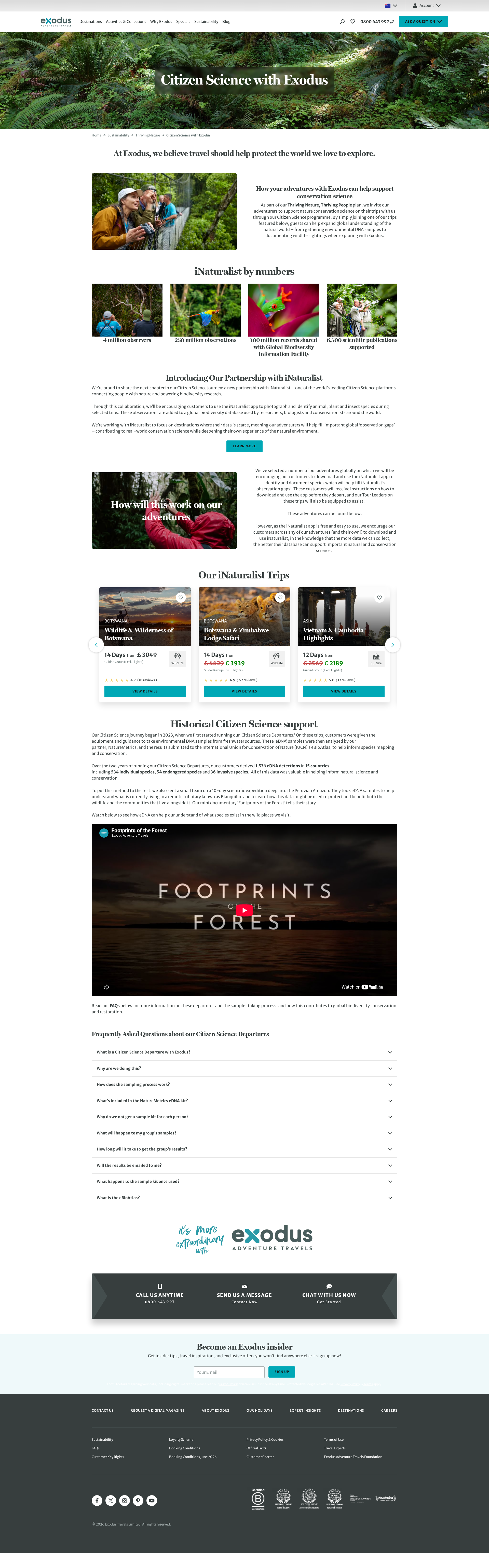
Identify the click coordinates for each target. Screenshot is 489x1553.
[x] (110, 1500)
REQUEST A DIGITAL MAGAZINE (158, 1410)
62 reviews (247, 680)
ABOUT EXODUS (215, 1410)
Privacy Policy (350, 1384)
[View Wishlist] (353, 22)
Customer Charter (260, 1457)
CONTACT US (103, 1410)
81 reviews (147, 680)
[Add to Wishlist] (181, 597)
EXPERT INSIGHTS (305, 1410)
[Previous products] (96, 645)
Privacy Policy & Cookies (265, 1439)
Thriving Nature (147, 135)
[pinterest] (138, 1500)
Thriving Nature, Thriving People (320, 204)
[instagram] (124, 1500)
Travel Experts (335, 1448)
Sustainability (206, 21)
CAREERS (389, 1410)
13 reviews (345, 680)
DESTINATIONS (351, 1410)
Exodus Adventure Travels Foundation (353, 1457)
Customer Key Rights (108, 1457)
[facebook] (97, 1500)
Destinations (90, 21)
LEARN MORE (244, 446)
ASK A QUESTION (420, 21)
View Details (145, 691)
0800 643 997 (374, 21)
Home (96, 135)
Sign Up (282, 1372)
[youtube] (151, 1500)
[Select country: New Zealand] (391, 5)
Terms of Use (334, 1439)
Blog (226, 21)
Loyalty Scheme (181, 1439)
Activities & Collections (126, 21)
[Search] (342, 22)
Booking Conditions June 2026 (193, 1457)
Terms (368, 1384)
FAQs (115, 1005)
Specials (183, 21)
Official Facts (256, 1448)
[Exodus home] (56, 21)
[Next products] (392, 645)
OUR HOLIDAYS (260, 1410)
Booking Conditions (184, 1448)
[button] (244, 1052)
